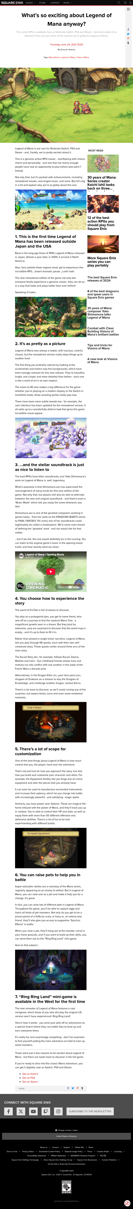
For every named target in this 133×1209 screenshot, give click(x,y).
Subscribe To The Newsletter (90, 1111)
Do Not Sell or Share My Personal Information (66, 1164)
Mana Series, (54, 57)
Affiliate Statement (58, 1156)
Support (67, 1147)
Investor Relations (109, 1160)
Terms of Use (11, 1151)
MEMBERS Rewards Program (83, 1156)
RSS (102, 1156)
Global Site (79, 1147)
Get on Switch (30, 1074)
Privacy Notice (28, 1151)
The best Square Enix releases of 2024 (102, 279)
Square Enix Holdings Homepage (25, 1160)
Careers (55, 1147)
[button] (127, 1203)
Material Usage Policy (74, 1151)
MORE (66, 2)
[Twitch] (46, 1111)
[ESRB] (66, 1187)
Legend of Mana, (68, 57)
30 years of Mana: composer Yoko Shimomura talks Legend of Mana (99, 313)
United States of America (66, 1136)
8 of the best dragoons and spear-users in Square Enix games (103, 294)
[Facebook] (8, 1111)
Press (89, 1151)
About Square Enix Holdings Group (58, 1160)
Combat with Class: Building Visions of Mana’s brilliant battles (103, 331)
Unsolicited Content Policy (49, 1151)
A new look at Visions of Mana (102, 360)
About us (43, 1147)
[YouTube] (33, 1111)
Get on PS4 (28, 1078)
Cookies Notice (103, 1151)
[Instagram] (58, 1111)
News (91, 1147)
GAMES (29, 2)
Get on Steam (30, 1082)
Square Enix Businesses (87, 1160)
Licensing (118, 1151)
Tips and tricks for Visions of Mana (99, 347)
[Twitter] (21, 1111)
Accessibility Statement (36, 1156)
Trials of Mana (83, 57)
